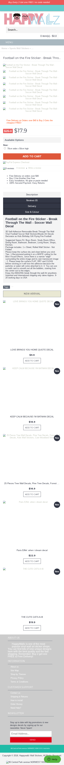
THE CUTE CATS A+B (32, 617)
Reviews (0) (32, 200)
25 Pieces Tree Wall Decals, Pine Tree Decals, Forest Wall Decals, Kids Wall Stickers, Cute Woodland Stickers (32, 483)
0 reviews (20, 168)
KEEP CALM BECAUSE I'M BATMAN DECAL (32, 416)
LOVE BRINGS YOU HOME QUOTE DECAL (32, 349)
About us (15, 667)
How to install (17, 700)
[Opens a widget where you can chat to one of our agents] (52, 759)
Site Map (15, 670)
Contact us (15, 693)
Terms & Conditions (19, 682)
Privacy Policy (17, 678)
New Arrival (32, 293)
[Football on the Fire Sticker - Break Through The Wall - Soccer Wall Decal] (33, 71)
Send (33, 739)
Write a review (34, 168)
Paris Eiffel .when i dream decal (32, 550)
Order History (17, 704)
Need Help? (16, 708)
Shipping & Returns (19, 697)
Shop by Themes (18, 674)
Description (32, 194)
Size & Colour (32, 212)
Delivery (32, 206)
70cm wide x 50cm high (18, 148)
